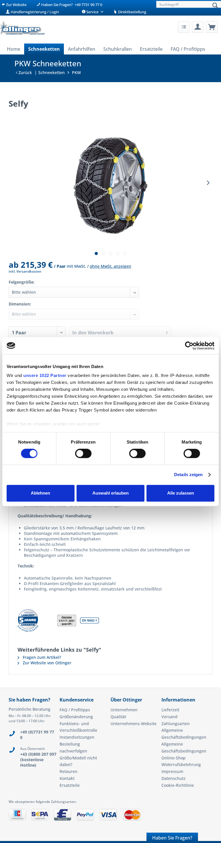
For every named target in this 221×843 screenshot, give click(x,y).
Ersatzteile (70, 785)
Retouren (68, 771)
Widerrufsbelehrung (181, 764)
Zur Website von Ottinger (46, 662)
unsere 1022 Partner (44, 375)
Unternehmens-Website (133, 723)
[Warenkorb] (212, 27)
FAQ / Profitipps (75, 709)
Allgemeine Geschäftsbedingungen (183, 733)
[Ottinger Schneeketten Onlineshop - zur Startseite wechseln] (22, 28)
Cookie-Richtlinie (177, 785)
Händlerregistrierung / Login (34, 11)
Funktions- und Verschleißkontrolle (78, 727)
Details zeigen (188, 474)
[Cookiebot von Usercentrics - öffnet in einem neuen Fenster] (189, 345)
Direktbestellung (131, 11)
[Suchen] (215, 6)
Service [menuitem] (92, 11)
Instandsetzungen (77, 737)
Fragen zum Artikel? (41, 657)
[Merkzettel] (183, 27)
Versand (169, 716)
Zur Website (15, 4)
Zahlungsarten (175, 723)
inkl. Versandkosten (25, 271)
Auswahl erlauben (110, 493)
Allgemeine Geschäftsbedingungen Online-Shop (183, 751)
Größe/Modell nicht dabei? (78, 761)
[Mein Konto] (197, 27)
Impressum (172, 771)
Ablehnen (40, 493)
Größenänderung (76, 716)
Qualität (118, 716)
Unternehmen (124, 709)
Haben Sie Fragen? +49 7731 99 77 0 (71, 4)
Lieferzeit (170, 709)
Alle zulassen (180, 493)
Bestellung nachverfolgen (73, 747)
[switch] (83, 453)
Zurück (24, 72)
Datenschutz (173, 778)
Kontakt (67, 778)
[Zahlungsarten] (110, 817)
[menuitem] (188, 4)
